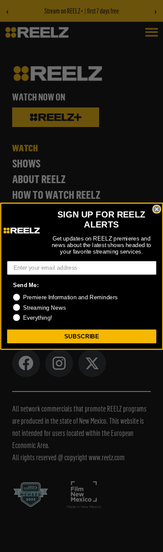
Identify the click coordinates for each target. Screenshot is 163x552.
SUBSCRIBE (81, 336)
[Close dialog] (156, 209)
